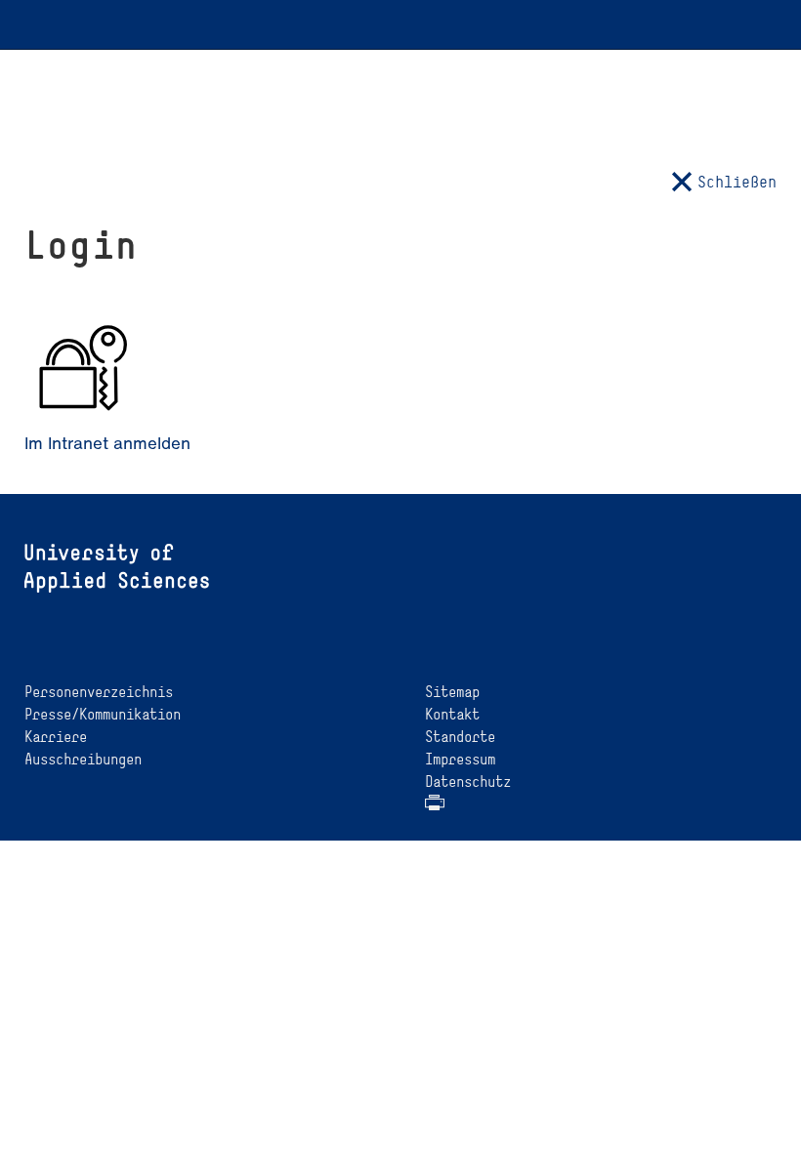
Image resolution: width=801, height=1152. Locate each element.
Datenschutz (468, 781)
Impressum (460, 759)
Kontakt (452, 714)
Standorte (460, 736)
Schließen (737, 181)
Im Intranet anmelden (107, 443)
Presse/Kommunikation (102, 714)
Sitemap (452, 691)
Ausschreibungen (83, 759)
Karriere (55, 736)
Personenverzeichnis (98, 691)
